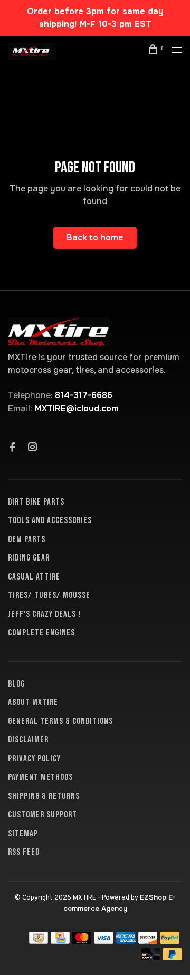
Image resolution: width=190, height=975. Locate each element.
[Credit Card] (60, 941)
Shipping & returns (44, 796)
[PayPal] (169, 941)
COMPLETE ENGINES (41, 633)
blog (16, 684)
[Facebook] (12, 448)
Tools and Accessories (50, 520)
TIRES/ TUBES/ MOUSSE (49, 595)
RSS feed (24, 852)
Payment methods (40, 777)
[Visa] (103, 941)
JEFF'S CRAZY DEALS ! (44, 614)
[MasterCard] (82, 941)
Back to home (95, 237)
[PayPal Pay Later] (172, 957)
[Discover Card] (148, 941)
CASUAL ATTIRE (34, 577)
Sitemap (23, 833)
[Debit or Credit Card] (150, 957)
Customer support (42, 814)
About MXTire (33, 702)
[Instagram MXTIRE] (32, 448)
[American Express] (126, 941)
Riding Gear (29, 558)
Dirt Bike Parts (36, 502)
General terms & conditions (60, 721)
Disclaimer (28, 740)
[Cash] (38, 941)
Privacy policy (34, 759)
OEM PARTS (26, 539)
